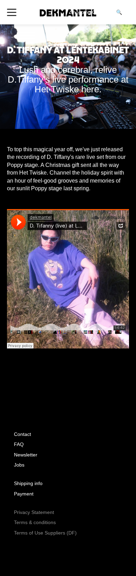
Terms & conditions (35, 522)
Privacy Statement (34, 512)
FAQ (19, 444)
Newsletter (25, 455)
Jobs (19, 465)
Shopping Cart (89, 12)
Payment (23, 494)
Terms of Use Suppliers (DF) (45, 533)
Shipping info (28, 483)
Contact (22, 434)
